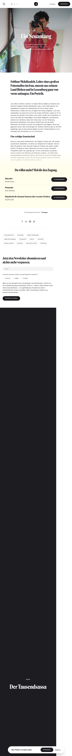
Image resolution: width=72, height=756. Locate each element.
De (12, 4)
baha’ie (32, 239)
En (14, 4)
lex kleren (20, 243)
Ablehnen (58, 750)
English (17, 278)
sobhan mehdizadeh (33, 235)
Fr (17, 4)
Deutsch (7, 278)
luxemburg (43, 243)
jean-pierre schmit (31, 243)
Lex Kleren (43, 44)
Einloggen (52, 4)
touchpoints (22, 239)
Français (25, 278)
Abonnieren (64, 4)
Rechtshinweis (13, 292)
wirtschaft (41, 239)
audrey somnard (9, 243)
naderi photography (10, 239)
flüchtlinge (20, 235)
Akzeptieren (47, 749)
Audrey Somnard (33, 44)
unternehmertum (9, 235)
